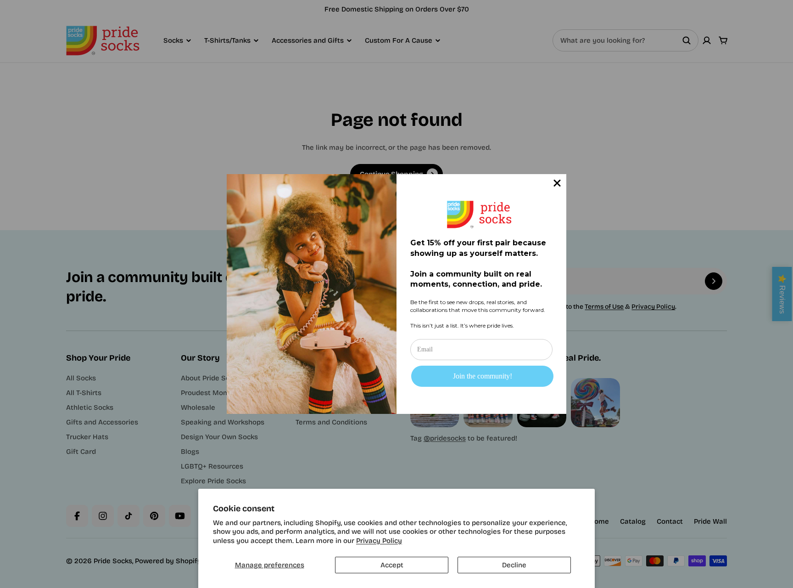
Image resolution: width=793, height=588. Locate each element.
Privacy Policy (379, 541)
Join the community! (482, 376)
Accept (391, 565)
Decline (514, 565)
